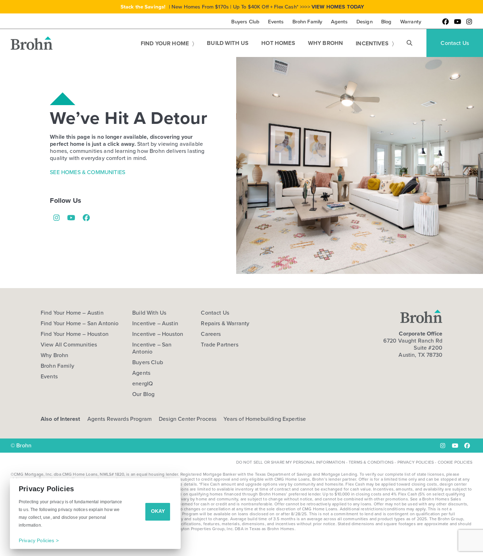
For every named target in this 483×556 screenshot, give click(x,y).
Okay (158, 511)
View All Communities (69, 344)
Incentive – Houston (157, 334)
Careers (211, 334)
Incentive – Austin (155, 323)
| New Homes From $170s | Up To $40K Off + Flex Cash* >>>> (243, 7)
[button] (409, 43)
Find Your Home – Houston (75, 334)
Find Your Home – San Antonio (79, 323)
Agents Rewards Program (119, 419)
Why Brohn (54, 355)
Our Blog (143, 394)
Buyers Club (147, 362)
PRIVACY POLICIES (415, 462)
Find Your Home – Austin (72, 312)
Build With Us (149, 312)
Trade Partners (219, 344)
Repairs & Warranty (225, 323)
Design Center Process (187, 419)
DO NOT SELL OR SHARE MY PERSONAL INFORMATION (290, 462)
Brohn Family (57, 365)
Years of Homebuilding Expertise (264, 419)
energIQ (142, 383)
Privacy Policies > (39, 540)
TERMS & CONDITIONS (371, 462)
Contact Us (215, 312)
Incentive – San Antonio (151, 348)
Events (49, 376)
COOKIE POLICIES (455, 462)
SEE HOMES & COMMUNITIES (87, 172)
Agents (141, 373)
